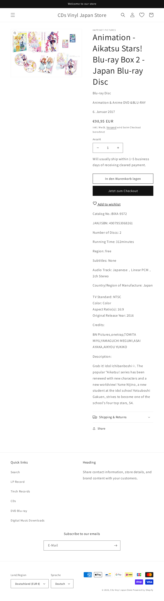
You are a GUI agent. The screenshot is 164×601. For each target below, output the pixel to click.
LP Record (18, 482)
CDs (13, 501)
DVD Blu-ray (19, 511)
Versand (111, 127)
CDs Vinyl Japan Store (121, 590)
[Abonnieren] (115, 545)
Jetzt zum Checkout (123, 191)
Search (15, 472)
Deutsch (60, 584)
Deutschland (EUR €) (27, 584)
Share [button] (101, 428)
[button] (13, 15)
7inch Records (20, 491)
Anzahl (97, 139)
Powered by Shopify (143, 590)
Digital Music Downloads (28, 520)
